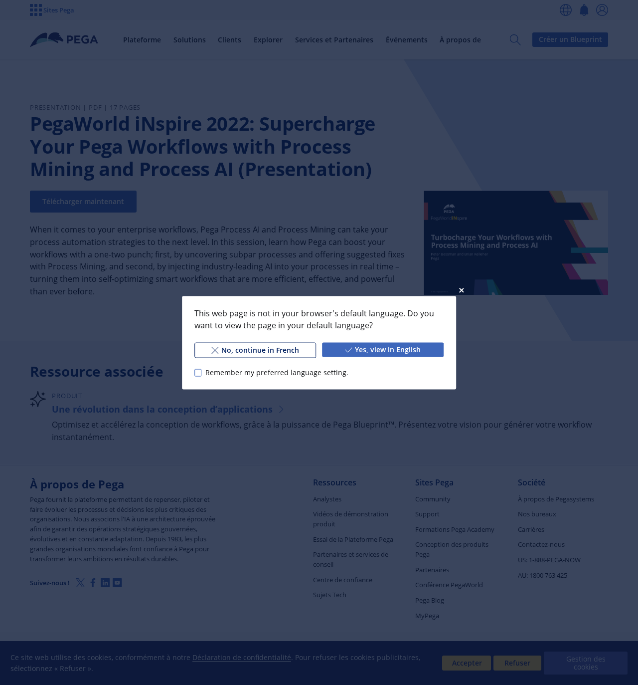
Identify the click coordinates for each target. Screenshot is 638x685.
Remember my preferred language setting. (276, 372)
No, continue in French (260, 349)
